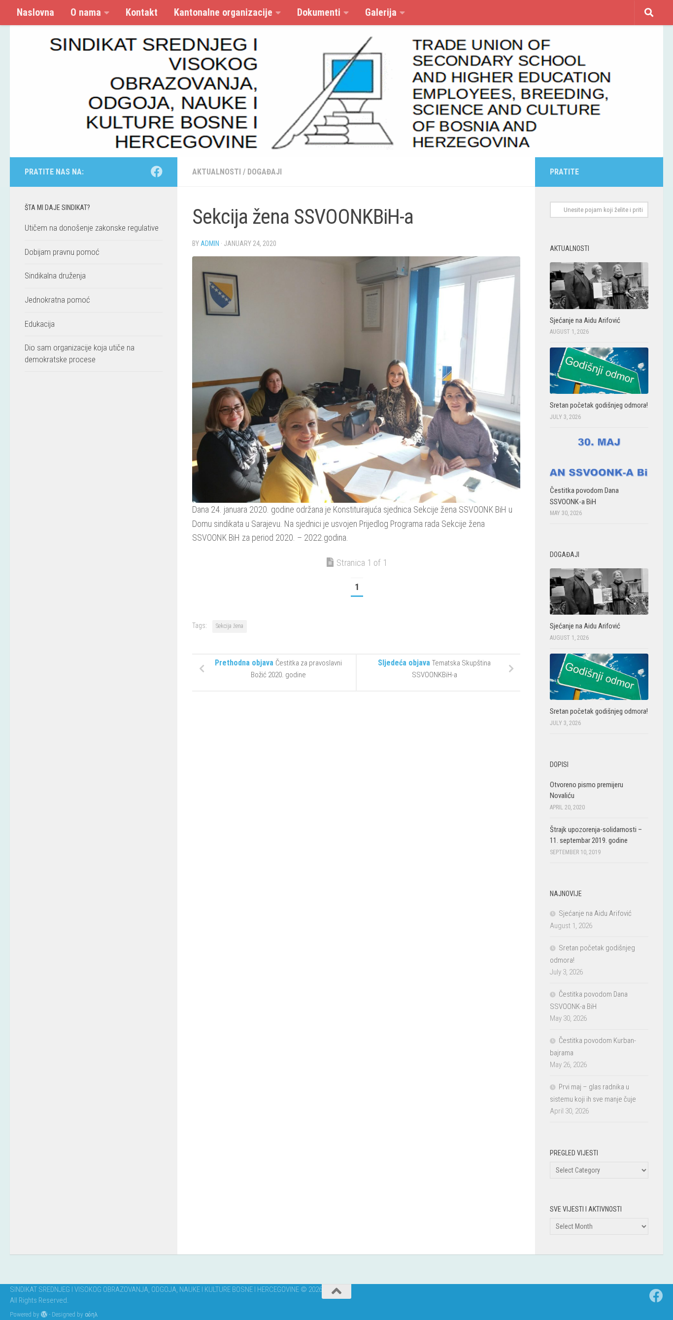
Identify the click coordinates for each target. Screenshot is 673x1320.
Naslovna (35, 12)
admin (210, 243)
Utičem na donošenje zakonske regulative (92, 228)
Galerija (381, 12)
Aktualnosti (216, 171)
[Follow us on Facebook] (157, 171)
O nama (85, 12)
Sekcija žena (229, 626)
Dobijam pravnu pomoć (62, 252)
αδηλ (91, 1314)
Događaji (264, 171)
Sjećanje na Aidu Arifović (585, 320)
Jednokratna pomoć (57, 300)
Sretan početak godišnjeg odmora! (599, 405)
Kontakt (142, 12)
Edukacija (40, 324)
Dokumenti (318, 12)
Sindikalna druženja (55, 276)
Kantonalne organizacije (223, 12)
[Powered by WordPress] (44, 1314)
